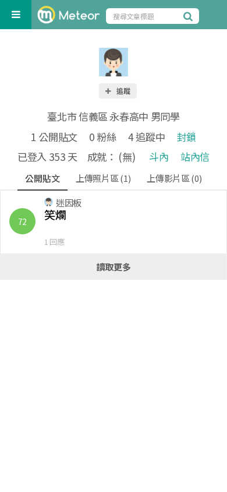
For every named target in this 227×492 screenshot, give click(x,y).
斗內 (158, 156)
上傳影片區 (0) (174, 178)
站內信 (195, 156)
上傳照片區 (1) (103, 178)
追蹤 (122, 91)
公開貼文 (42, 178)
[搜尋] (189, 16)
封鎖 (186, 136)
